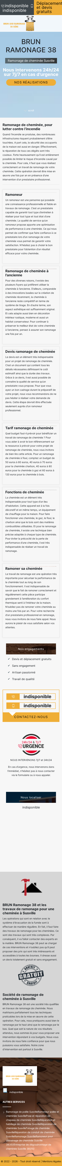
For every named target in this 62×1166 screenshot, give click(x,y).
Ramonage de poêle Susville (22, 1111)
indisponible (16, 5)
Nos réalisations (31, 82)
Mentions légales (51, 1161)
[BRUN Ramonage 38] (23, 23)
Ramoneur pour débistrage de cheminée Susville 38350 (29, 1140)
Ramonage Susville (25, 1136)
